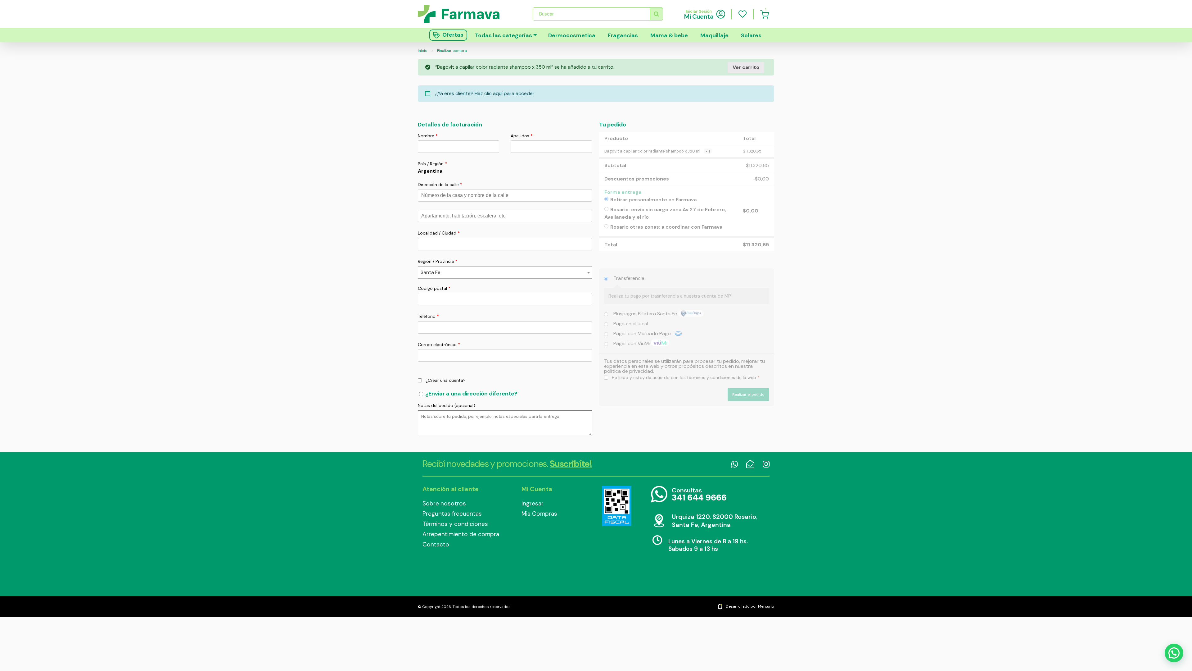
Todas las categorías (503, 35)
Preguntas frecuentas (452, 514)
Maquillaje (714, 35)
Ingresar (533, 503)
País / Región (432, 164)
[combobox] (505, 272)
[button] (1174, 653)
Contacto (435, 544)
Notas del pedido (446, 405)
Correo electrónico (439, 344)
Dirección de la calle (440, 184)
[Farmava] (463, 14)
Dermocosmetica (571, 35)
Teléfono (428, 316)
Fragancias (623, 35)
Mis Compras (539, 514)
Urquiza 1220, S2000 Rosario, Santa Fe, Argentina (714, 521)
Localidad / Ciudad (439, 233)
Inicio (422, 50)
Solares (751, 35)
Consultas (699, 494)
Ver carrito (746, 67)
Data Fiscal (616, 506)
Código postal (434, 288)
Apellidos (522, 136)
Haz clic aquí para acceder (505, 93)
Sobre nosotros (444, 503)
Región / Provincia (437, 261)
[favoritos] (742, 14)
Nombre (428, 136)
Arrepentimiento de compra (460, 534)
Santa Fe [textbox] (430, 272)
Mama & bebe (669, 35)
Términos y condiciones (455, 524)
